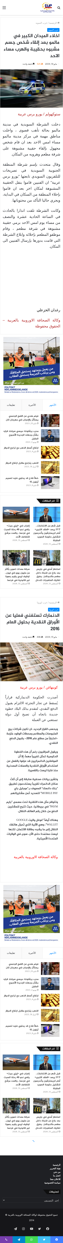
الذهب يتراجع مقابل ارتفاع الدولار (22, 463)
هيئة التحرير (55, 1168)
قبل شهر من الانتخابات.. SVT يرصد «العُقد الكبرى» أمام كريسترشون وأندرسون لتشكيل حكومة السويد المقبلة (46, 533)
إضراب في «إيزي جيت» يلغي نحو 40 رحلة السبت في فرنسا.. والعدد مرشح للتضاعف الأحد (17, 531)
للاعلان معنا (55, 1179)
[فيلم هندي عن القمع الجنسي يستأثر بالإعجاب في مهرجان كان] (50, 420)
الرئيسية (53, 22)
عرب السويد (41, 22)
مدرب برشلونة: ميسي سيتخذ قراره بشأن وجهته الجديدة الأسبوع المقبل (21, 435)
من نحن (56, 1172)
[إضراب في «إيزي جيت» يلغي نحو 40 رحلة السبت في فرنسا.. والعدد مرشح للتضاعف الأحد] (16, 514)
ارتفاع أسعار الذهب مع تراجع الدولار (21, 448)
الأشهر (52, 405)
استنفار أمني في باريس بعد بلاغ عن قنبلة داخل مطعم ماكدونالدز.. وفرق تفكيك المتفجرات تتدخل (47, 574)
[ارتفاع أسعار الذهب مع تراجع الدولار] (50, 452)
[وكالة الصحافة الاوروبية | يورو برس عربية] (47, 7)
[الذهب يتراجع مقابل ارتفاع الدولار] (50, 467)
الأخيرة (32, 405)
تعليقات (11, 405)
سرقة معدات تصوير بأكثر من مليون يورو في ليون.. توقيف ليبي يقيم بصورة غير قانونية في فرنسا (17, 574)
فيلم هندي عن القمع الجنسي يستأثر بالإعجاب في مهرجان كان (22, 418)
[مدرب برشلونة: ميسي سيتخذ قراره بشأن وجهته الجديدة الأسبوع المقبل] (50, 435)
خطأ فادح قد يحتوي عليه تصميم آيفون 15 (22, 480)
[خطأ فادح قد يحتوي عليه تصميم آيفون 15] (50, 482)
